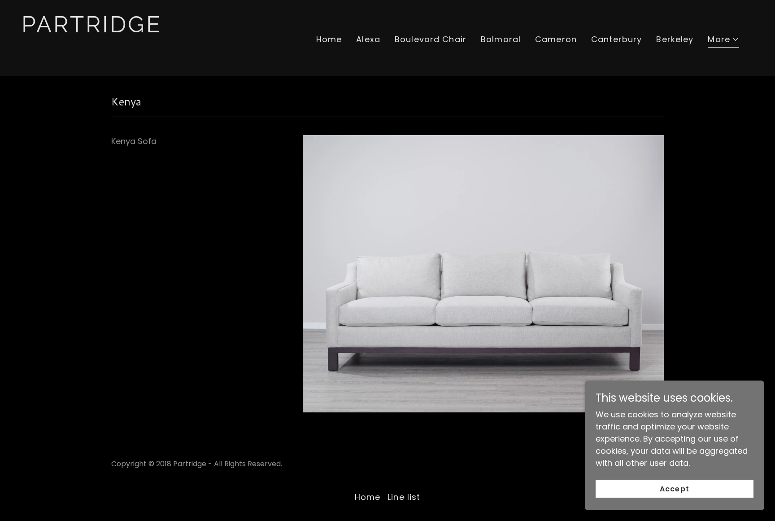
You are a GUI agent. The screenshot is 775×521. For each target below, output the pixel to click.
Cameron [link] (556, 39)
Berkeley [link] (674, 39)
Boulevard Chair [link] (430, 39)
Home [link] (329, 39)
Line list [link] (404, 497)
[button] (723, 40)
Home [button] (368, 497)
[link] (124, 56)
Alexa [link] (368, 39)
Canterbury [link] (616, 39)
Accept (674, 489)
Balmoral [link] (501, 39)
